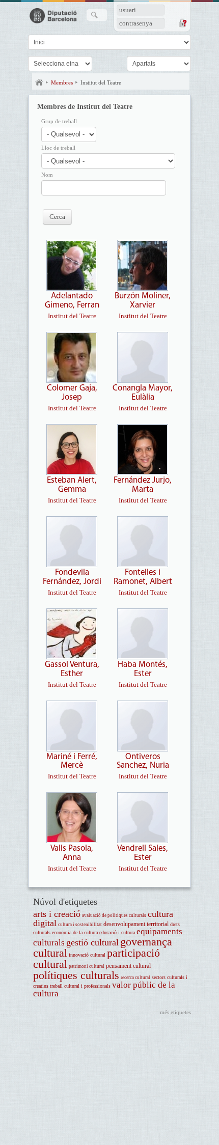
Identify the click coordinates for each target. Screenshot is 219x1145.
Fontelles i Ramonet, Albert (143, 577)
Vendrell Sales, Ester (142, 853)
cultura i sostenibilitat (80, 924)
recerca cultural (135, 977)
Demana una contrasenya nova (182, 22)
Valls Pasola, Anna (71, 853)
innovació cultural (87, 955)
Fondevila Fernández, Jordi (72, 577)
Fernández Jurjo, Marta (143, 485)
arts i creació (56, 914)
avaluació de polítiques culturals (114, 915)
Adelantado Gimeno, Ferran (72, 301)
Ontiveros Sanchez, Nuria (143, 761)
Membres (62, 82)
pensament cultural (128, 966)
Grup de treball (59, 121)
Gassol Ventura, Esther (72, 669)
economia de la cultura (75, 932)
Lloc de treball (58, 148)
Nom (47, 175)
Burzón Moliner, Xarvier (143, 301)
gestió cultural (92, 942)
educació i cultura (117, 932)
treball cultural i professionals (80, 986)
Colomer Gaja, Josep (72, 393)
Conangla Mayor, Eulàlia (143, 393)
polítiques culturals (76, 975)
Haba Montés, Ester (143, 669)
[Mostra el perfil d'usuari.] (71, 288)
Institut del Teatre (100, 82)
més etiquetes (175, 1012)
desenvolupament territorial (136, 924)
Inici (39, 82)
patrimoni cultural (86, 966)
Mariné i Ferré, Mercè (71, 761)
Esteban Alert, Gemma (72, 485)
